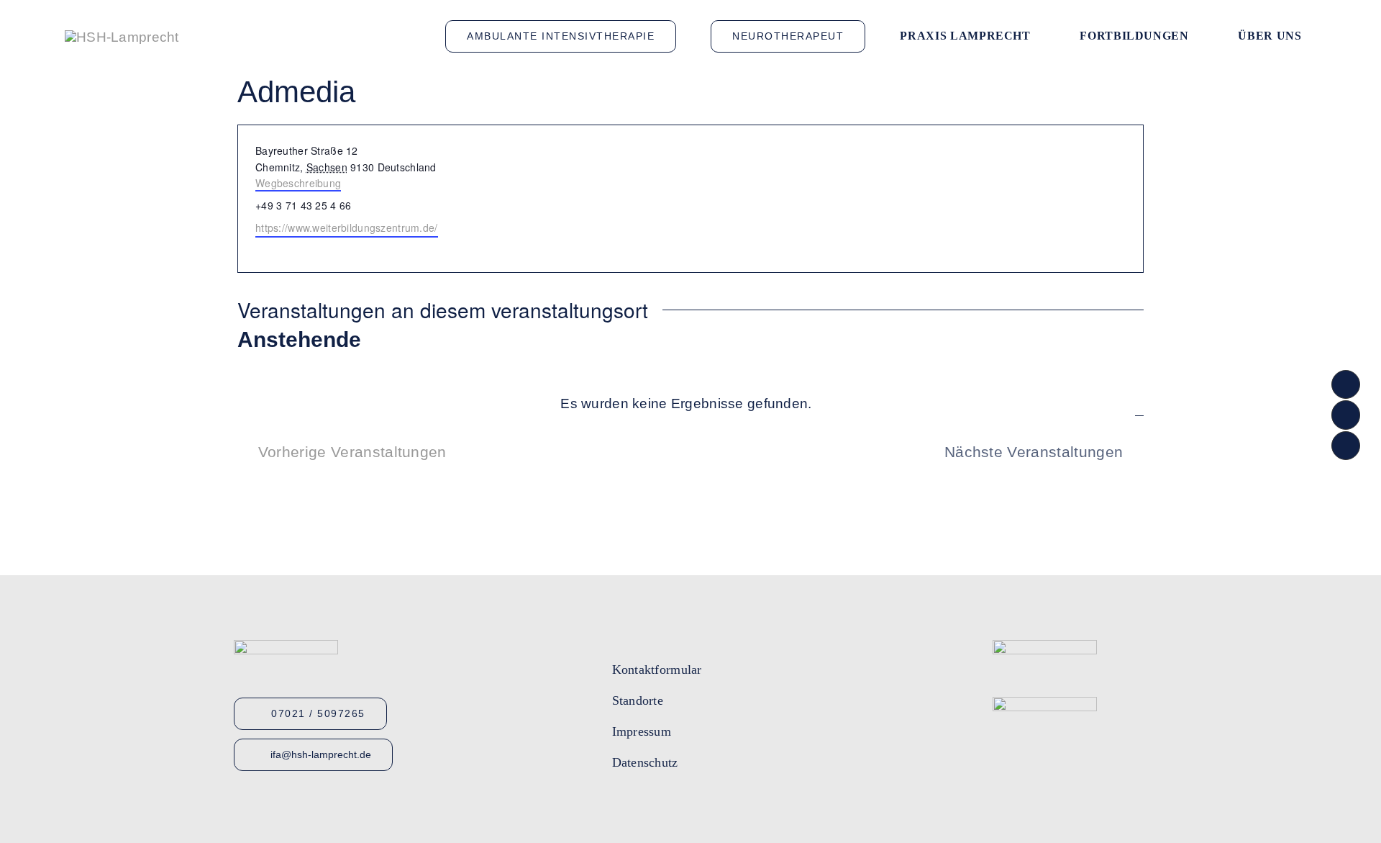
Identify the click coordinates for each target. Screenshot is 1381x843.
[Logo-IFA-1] (1045, 646)
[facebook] (618, 807)
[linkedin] (695, 807)
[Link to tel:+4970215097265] (1345, 384)
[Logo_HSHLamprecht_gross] (122, 37)
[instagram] (669, 807)
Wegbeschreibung (298, 183)
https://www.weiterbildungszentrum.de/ (346, 227)
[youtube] (644, 807)
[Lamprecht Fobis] (1045, 703)
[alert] (686, 404)
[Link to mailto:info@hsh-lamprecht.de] (1345, 414)
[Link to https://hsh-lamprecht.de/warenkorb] (1345, 445)
